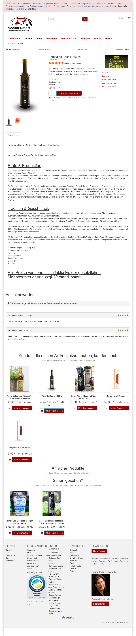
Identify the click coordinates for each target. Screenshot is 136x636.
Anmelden (121, 18)
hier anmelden (99, 551)
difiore (51, 571)
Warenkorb (10, 555)
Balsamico (51, 38)
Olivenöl (28, 38)
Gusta (51, 581)
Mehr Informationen (22, 408)
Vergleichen (106, 72)
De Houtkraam (54, 568)
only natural (53, 605)
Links (8, 552)
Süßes (72, 571)
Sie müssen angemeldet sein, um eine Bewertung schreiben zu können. (43, 303)
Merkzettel (10, 560)
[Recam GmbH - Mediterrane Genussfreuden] (19, 23)
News (29, 568)
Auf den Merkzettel (109, 83)
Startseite (15, 38)
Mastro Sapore (54, 603)
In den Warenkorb (70, 93)
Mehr (50, 613)
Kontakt (9, 550)
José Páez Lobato (56, 587)
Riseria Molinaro (55, 611)
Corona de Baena (55, 565)
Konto (8, 558)
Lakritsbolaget (54, 597)
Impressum (32, 550)
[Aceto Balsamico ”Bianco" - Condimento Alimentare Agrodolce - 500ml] (20, 378)
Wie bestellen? (33, 565)
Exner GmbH (53, 576)
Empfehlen (106, 76)
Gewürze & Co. (69, 38)
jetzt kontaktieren (100, 603)
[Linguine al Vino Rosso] (20, 430)
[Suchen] (85, 19)
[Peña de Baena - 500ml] (52, 378)
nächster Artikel (123, 49)
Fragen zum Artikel (109, 87)
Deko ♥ (73, 568)
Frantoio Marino (55, 579)
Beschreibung (13, 135)
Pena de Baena (54, 608)
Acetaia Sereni (54, 555)
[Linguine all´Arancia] (116, 378)
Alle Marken (53, 552)
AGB (29, 552)
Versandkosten (123, 622)
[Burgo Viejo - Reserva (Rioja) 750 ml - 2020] (84, 378)
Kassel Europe (54, 595)
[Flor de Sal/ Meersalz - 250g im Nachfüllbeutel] (20, 503)
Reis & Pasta (75, 565)
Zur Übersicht (14, 49)
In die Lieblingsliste (109, 79)
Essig (39, 38)
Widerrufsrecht (33, 563)
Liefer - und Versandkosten (33, 559)
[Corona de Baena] (116, 61)
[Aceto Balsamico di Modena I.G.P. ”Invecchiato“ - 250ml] (52, 503)
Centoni (51, 563)
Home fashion (54, 584)
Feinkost (85, 38)
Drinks (97, 38)
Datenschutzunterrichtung (38, 555)
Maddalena (53, 600)
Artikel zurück (44, 49)
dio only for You (54, 573)
